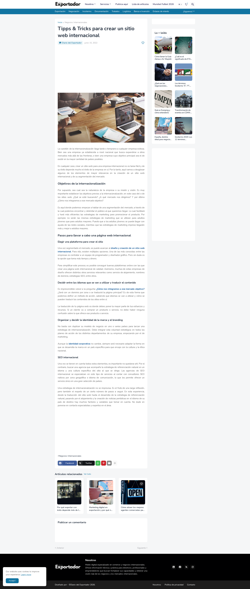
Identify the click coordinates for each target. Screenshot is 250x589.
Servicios (104, 4)
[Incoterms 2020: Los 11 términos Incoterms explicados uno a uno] (183, 125)
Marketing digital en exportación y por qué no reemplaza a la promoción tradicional (100, 509)
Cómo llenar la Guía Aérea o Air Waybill (163, 58)
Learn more (26, 574)
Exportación (60, 11)
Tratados (116, 11)
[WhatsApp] (97, 463)
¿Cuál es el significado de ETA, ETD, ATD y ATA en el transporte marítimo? (183, 58)
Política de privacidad (174, 584)
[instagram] (192, 567)
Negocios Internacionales (76, 22)
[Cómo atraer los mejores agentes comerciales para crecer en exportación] (133, 492)
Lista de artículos (140, 4)
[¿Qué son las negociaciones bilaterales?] (163, 72)
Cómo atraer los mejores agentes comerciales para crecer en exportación (133, 509)
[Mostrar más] (114, 463)
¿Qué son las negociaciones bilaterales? (160, 84)
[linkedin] (173, 567)
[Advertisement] (101, 69)
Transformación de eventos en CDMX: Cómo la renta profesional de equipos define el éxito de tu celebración (183, 111)
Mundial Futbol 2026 (163, 4)
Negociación (74, 11)
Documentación (102, 11)
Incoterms (86, 11)
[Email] (109, 463)
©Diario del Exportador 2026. (82, 584)
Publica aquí (121, 4)
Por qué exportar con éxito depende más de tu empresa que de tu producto (68, 509)
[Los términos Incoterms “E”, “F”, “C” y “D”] (183, 72)
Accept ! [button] (12, 580)
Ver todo (87, 474)
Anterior (60, 548)
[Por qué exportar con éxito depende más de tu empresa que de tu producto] (69, 492)
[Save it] (143, 42)
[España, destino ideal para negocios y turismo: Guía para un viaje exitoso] (163, 125)
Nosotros (89, 4)
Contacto (191, 584)
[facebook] (180, 567)
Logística (127, 11)
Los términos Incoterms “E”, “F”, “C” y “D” (182, 84)
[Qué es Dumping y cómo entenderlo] (163, 99)
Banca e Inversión (142, 11)
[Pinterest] (103, 463)
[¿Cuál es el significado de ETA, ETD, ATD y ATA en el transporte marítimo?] (183, 45)
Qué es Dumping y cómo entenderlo (162, 111)
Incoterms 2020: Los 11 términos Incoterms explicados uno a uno (183, 138)
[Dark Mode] (180, 4)
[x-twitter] (186, 567)
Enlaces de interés (161, 11)
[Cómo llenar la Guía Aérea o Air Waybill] (163, 45)
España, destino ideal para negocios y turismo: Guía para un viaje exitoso (163, 138)
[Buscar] (192, 4)
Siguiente (141, 548)
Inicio (60, 22)
